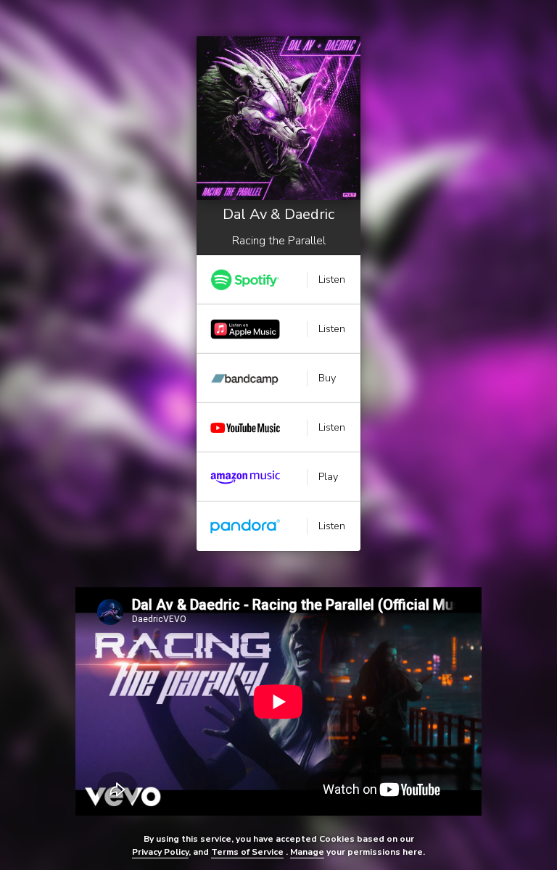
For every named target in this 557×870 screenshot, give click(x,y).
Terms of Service (247, 852)
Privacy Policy (160, 852)
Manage (307, 852)
